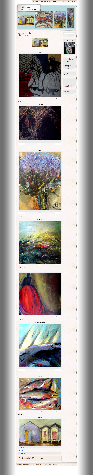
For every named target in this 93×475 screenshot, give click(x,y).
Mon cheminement (68, 65)
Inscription (66, 81)
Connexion (66, 83)
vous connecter (27, 458)
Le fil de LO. (67, 67)
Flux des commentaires (69, 85)
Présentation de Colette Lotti (46, 1)
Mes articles (35, 1)
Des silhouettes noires (69, 60)
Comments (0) (22, 453)
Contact (68, 1)
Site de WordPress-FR (69, 86)
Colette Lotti (26, 7)
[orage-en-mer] (69, 44)
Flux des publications (68, 84)
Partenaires (73, 1)
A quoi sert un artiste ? (69, 62)
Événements (62, 1)
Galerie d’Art (56, 1)
